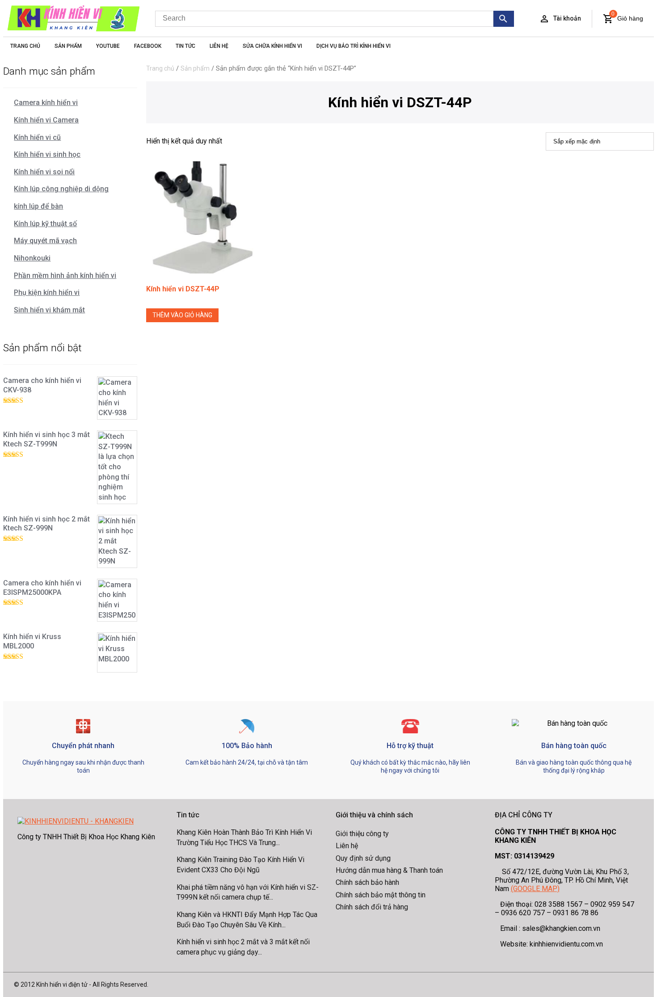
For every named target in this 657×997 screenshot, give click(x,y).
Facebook (147, 46)
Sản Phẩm (68, 46)
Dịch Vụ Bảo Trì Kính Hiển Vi (353, 46)
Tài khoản (567, 18)
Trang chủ (160, 68)
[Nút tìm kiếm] (503, 19)
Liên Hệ (219, 46)
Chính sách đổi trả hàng (372, 907)
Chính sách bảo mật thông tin (380, 895)
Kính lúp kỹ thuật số (45, 223)
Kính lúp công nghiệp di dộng (61, 189)
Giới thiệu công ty (362, 833)
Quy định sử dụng (363, 858)
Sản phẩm (195, 68)
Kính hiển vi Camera (46, 120)
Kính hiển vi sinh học (47, 154)
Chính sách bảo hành (367, 882)
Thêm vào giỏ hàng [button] (182, 315)
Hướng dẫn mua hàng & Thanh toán (389, 870)
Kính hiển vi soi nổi (44, 172)
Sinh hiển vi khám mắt (49, 310)
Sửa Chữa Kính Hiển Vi (272, 46)
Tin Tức (185, 46)
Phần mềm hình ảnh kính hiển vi (65, 275)
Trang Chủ (25, 46)
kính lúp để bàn (38, 206)
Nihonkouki (32, 258)
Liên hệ (347, 845)
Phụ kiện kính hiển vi (47, 292)
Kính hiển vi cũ (37, 137)
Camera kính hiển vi (46, 102)
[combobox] (324, 19)
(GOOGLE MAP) (535, 888)
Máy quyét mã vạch (45, 240)
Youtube (108, 46)
